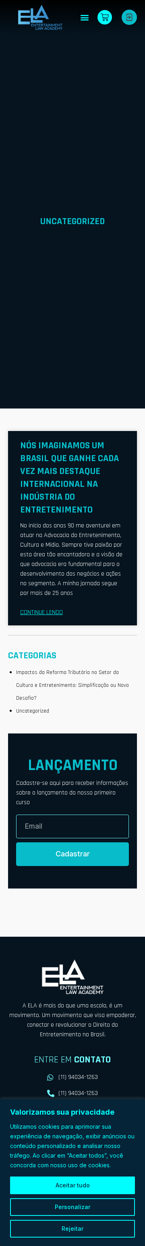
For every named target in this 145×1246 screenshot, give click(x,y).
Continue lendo (41, 612)
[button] (84, 17)
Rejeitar (72, 1228)
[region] (72, 1172)
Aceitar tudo (73, 1185)
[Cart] (104, 17)
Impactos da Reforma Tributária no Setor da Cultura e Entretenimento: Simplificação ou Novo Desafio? (72, 685)
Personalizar (72, 1206)
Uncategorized (32, 711)
